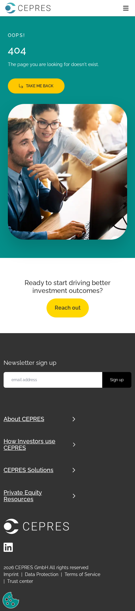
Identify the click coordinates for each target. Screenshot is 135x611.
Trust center (20, 581)
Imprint (11, 574)
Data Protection (41, 574)
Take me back (39, 86)
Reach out (68, 308)
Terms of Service (82, 574)
